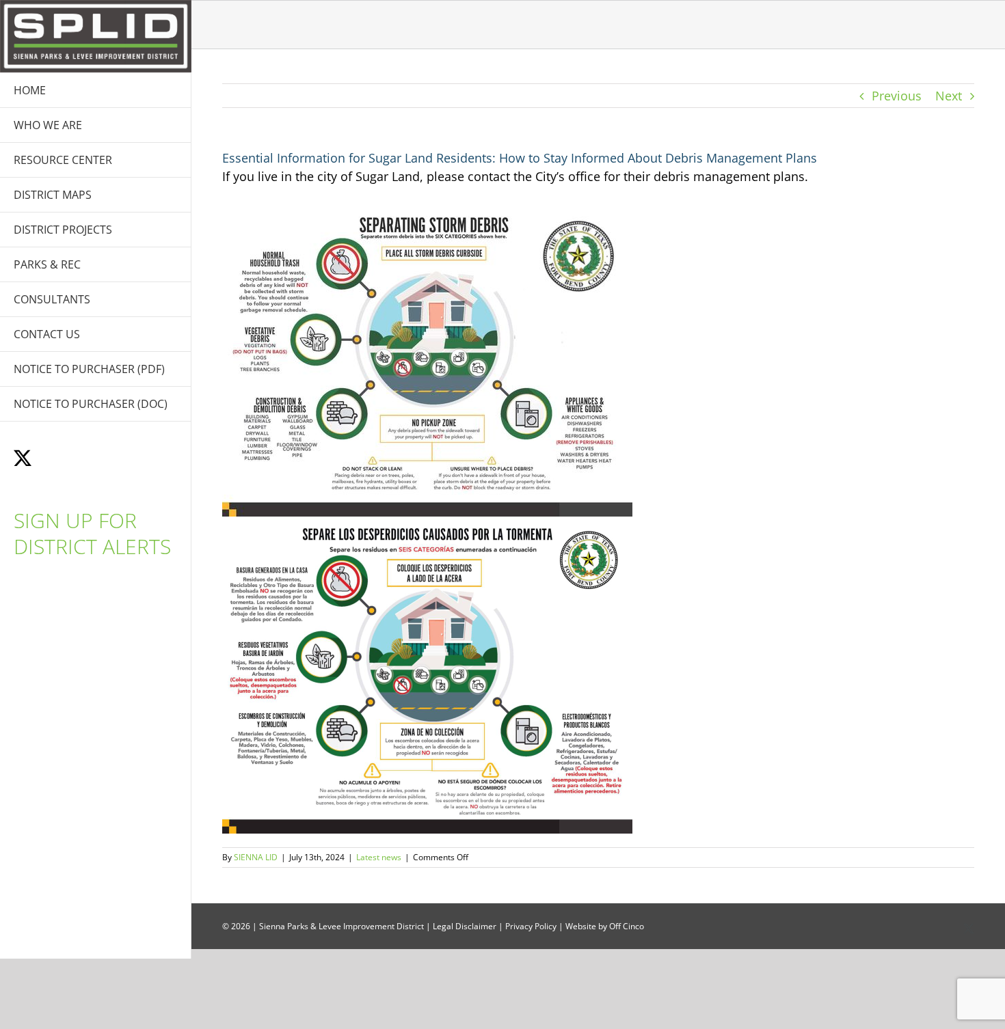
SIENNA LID (256, 857)
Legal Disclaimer (464, 926)
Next (948, 95)
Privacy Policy (531, 926)
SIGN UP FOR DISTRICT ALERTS (92, 533)
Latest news (378, 857)
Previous (897, 95)
